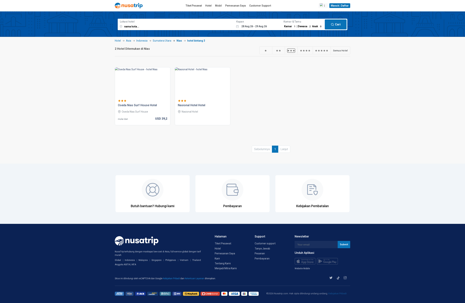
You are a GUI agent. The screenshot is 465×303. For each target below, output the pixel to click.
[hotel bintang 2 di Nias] (278, 50)
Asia (128, 40)
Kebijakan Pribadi (171, 278)
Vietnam (184, 260)
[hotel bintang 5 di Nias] (321, 50)
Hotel (208, 5)
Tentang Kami (223, 263)
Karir (217, 258)
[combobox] (176, 24)
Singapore (156, 260)
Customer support (265, 243)
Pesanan (260, 253)
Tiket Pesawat (194, 5)
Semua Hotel (340, 50)
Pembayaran (262, 258)
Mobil (218, 5)
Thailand (196, 260)
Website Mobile (302, 268)
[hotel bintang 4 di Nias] (305, 50)
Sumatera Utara (162, 40)
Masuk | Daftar (340, 5)
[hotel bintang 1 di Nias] (265, 50)
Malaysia (143, 260)
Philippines (170, 260)
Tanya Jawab (262, 248)
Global (118, 260)
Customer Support (260, 5)
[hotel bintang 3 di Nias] (291, 50)
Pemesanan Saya (235, 5)
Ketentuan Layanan (195, 278)
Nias (179, 40)
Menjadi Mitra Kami (226, 268)
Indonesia (141, 40)
